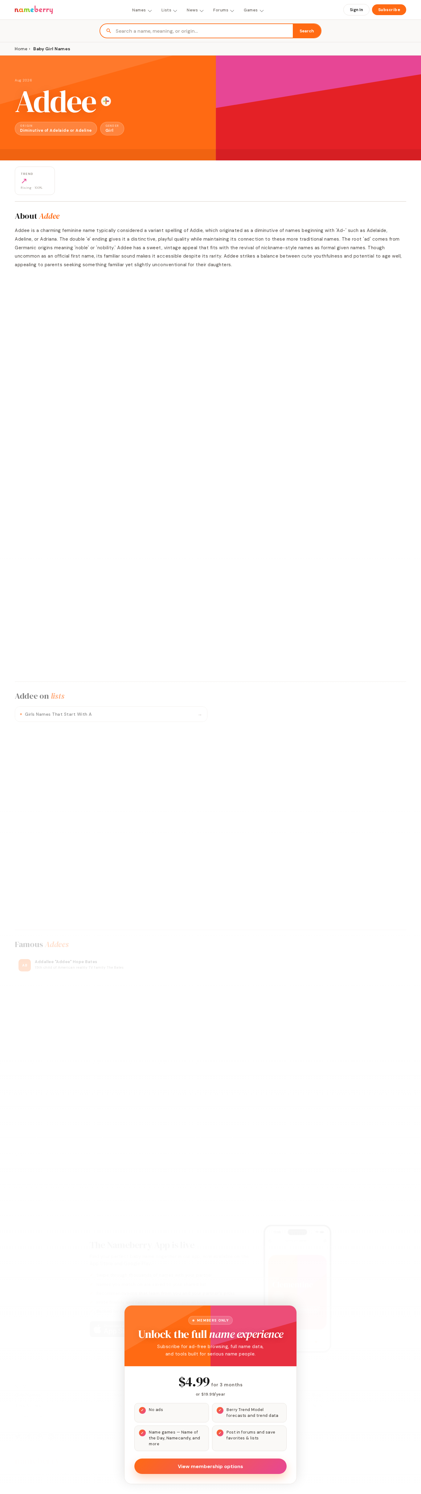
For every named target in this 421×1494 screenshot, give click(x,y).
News (192, 10)
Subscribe (389, 9)
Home (21, 49)
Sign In (356, 9)
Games (251, 10)
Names (139, 10)
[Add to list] (106, 101)
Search (307, 31)
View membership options (210, 1466)
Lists (166, 10)
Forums (220, 10)
